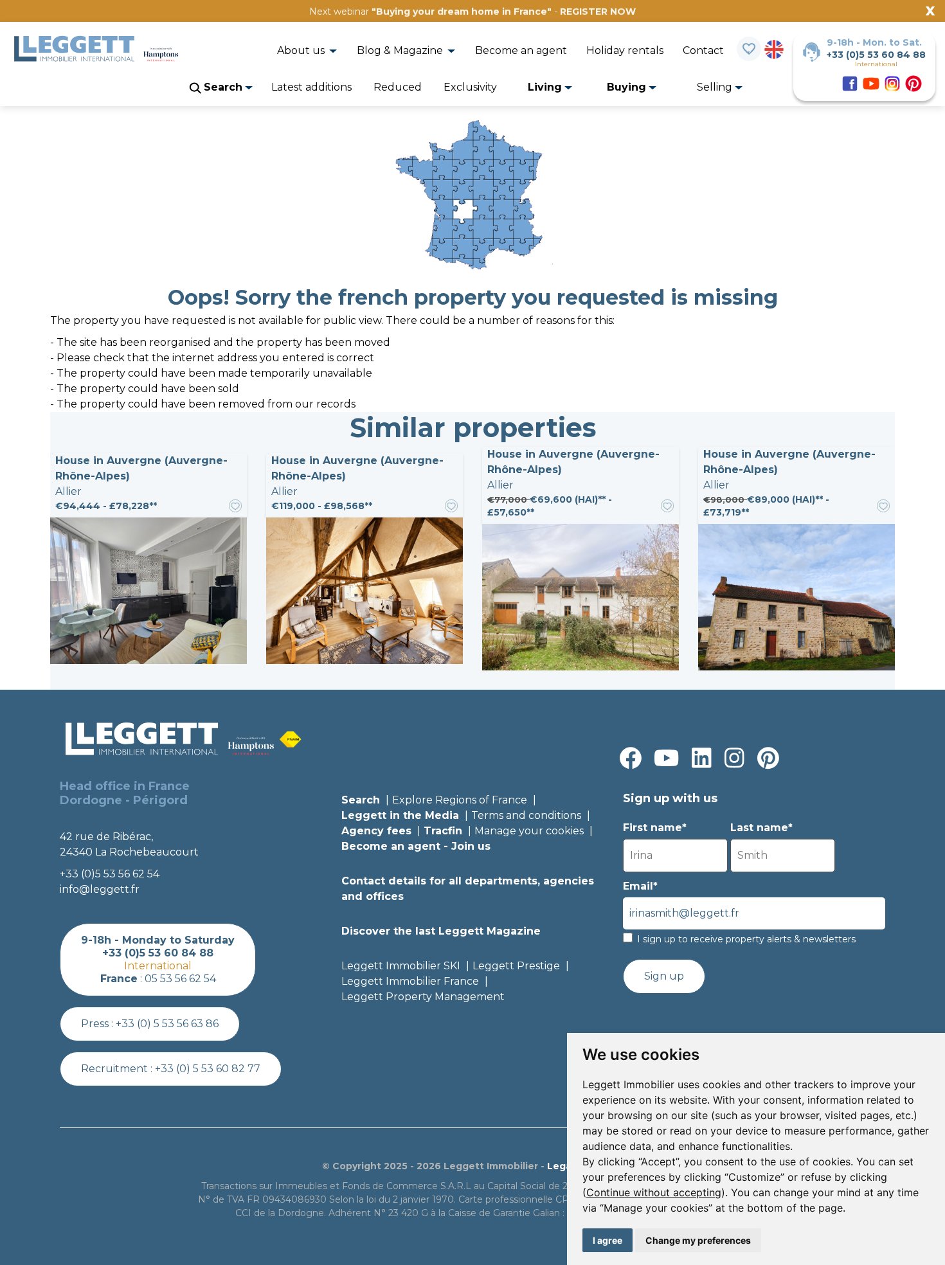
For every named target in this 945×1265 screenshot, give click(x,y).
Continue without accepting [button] (653, 1192)
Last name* (761, 827)
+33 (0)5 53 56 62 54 (109, 874)
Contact (703, 50)
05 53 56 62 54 (180, 979)
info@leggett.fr (100, 889)
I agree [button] (607, 1240)
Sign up (664, 976)
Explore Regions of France (459, 800)
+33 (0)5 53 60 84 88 (876, 54)
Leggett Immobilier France (410, 981)
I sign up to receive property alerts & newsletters (746, 939)
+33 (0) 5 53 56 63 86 (167, 1024)
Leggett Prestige (516, 966)
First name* (655, 827)
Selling (716, 87)
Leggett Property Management (423, 997)
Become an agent (521, 50)
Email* (640, 886)
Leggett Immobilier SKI (400, 966)
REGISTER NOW (598, 11)
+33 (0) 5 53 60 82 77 (207, 1069)
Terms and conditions (526, 815)
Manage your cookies (529, 831)
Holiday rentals (624, 50)
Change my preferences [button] (698, 1240)
